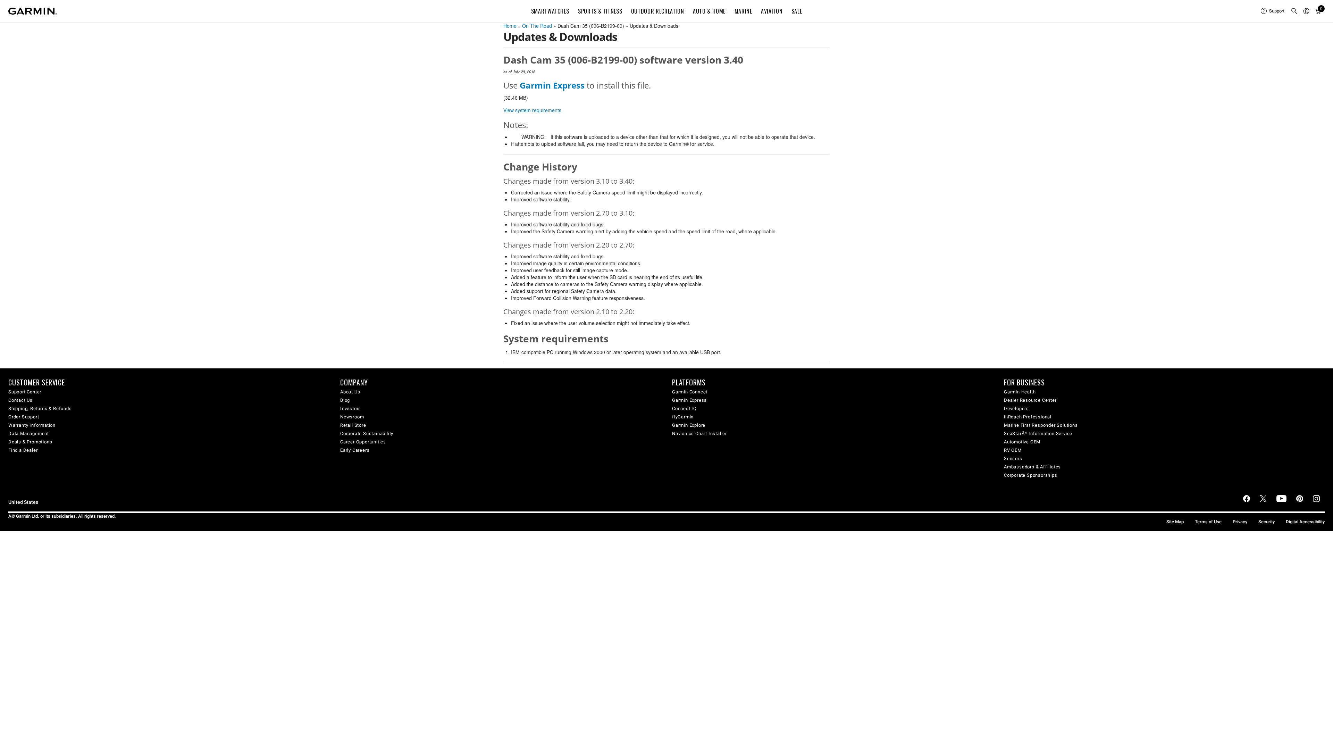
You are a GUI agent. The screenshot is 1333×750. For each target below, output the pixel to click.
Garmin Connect (689, 391)
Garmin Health (1020, 391)
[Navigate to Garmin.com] (32, 11)
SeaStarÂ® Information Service (1038, 433)
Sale (796, 11)
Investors (350, 408)
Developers (1016, 408)
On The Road (537, 25)
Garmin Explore (688, 425)
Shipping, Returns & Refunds (40, 408)
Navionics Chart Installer (699, 433)
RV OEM (1013, 450)
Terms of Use (1208, 521)
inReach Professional (1027, 416)
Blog (345, 400)
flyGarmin (683, 416)
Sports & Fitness (600, 11)
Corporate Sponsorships (1030, 475)
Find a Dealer (22, 450)
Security (1266, 521)
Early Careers (354, 450)
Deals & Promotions (30, 441)
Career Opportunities (363, 441)
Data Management (28, 433)
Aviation (771, 11)
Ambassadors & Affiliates (1032, 466)
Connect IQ (684, 408)
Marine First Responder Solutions (1041, 425)
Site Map (1175, 521)
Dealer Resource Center (1030, 400)
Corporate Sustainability (366, 433)
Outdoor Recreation (657, 11)
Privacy (1240, 521)
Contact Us (20, 400)
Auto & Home (709, 11)
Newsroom (352, 416)
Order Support (23, 416)
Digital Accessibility (1305, 521)
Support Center (24, 391)
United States (23, 502)
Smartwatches (550, 11)
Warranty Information (32, 425)
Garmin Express (689, 400)
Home (510, 25)
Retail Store (353, 425)
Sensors (1013, 458)
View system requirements (532, 110)
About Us (350, 391)
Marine (743, 11)
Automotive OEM (1022, 441)
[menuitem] (1273, 11)
